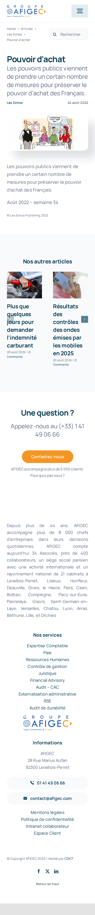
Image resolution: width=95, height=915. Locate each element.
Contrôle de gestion (47, 666)
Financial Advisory (47, 680)
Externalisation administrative (48, 694)
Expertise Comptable (47, 645)
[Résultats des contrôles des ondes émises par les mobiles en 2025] (70, 285)
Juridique (47, 673)
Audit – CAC (47, 687)
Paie (47, 652)
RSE (47, 701)
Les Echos (15, 102)
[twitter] (47, 871)
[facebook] (39, 871)
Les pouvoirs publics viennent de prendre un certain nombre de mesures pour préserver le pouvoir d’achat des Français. (47, 80)
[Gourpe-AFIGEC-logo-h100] (26, 7)
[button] (10, 319)
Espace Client (47, 833)
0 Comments (18, 354)
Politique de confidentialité (47, 819)
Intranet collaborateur (47, 826)
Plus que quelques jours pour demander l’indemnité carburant (22, 325)
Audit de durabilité (47, 708)
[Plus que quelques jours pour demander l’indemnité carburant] (24, 285)
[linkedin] (56, 871)
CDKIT (68, 858)
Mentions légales (47, 812)
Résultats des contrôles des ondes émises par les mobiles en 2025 (68, 329)
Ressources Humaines (47, 659)
